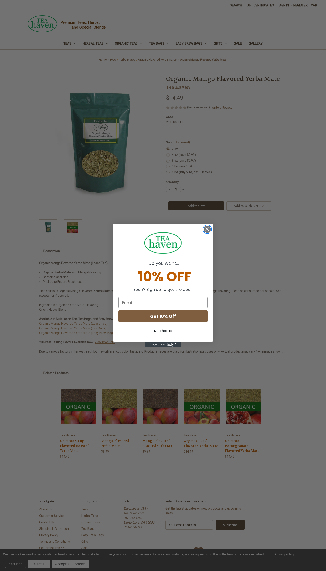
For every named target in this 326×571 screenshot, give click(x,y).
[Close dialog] (207, 229)
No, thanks (163, 330)
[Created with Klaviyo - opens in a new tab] (163, 344)
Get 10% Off (163, 316)
